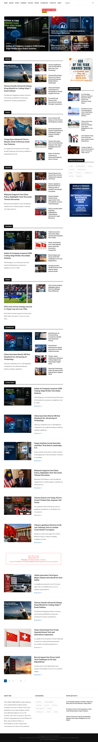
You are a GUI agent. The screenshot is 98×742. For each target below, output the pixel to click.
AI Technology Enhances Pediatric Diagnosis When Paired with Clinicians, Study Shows (87, 98)
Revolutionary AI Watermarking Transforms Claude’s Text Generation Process (54, 336)
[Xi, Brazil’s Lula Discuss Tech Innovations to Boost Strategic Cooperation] (40, 101)
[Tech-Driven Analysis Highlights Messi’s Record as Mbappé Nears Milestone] (40, 288)
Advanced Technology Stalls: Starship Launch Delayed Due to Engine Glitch (55, 371)
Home (6, 3)
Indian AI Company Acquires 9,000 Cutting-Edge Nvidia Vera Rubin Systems (26, 47)
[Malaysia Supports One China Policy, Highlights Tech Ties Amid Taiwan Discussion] (18, 181)
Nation (11, 3)
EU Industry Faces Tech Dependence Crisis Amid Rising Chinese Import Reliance (86, 112)
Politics (30, 3)
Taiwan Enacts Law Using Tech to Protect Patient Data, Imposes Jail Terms (55, 176)
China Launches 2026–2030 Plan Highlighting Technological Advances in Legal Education (55, 213)
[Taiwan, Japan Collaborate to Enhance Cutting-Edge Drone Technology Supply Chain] (40, 359)
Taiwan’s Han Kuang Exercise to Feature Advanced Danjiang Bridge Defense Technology (55, 79)
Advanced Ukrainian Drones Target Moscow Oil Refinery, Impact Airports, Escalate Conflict (55, 132)
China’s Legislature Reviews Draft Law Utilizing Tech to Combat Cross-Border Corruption (55, 187)
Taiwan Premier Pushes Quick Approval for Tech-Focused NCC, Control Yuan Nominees (55, 200)
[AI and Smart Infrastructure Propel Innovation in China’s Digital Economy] (40, 348)
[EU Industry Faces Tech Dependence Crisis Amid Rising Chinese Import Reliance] (73, 111)
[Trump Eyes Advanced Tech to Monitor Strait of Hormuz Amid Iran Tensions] (18, 126)
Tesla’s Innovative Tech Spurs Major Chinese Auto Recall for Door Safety (55, 234)
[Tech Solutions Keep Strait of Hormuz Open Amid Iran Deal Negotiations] (73, 138)
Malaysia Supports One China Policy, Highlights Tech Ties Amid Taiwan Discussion (81, 46)
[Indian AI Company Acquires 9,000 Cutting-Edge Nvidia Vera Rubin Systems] (26, 33)
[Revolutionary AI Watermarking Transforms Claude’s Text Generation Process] (40, 336)
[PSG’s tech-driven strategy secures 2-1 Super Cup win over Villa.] (18, 293)
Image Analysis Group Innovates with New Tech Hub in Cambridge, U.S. (59, 47)
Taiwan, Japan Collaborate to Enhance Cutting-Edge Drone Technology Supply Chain (55, 359)
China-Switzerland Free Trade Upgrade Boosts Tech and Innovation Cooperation (54, 246)
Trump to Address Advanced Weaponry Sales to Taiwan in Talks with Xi (87, 149)
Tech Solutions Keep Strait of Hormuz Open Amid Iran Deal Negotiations (87, 138)
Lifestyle (53, 3)
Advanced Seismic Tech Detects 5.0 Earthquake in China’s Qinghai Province (55, 90)
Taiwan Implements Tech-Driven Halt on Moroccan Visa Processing (54, 67)
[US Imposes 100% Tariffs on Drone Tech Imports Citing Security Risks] (40, 268)
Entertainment (80, 166)
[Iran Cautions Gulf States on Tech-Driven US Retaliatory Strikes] (40, 121)
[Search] (93, 3)
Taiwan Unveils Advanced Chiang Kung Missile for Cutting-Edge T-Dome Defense (18, 88)
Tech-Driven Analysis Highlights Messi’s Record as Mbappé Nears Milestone (55, 288)
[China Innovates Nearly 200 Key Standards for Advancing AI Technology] (71, 26)
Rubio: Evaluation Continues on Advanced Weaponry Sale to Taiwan (55, 156)
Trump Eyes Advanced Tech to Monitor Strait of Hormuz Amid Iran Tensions (16, 141)
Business (23, 3)
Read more (37, 406)
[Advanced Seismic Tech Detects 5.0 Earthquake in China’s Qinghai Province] (40, 90)
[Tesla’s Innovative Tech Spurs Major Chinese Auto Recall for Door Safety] (40, 235)
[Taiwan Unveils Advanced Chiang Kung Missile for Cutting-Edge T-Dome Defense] (18, 73)
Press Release (81, 169)
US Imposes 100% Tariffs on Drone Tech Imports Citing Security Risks (55, 268)
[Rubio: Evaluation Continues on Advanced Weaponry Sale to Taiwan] (40, 156)
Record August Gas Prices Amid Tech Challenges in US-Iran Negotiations (55, 258)
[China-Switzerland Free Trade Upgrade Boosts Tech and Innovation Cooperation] (40, 245)
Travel (90, 166)
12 (20, 681)
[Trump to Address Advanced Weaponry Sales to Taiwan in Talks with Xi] (73, 150)
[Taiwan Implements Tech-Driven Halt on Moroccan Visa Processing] (40, 67)
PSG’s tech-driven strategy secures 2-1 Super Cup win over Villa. (18, 307)
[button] (7, 34)
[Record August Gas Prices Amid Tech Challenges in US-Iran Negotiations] (40, 258)
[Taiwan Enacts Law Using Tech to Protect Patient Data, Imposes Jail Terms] (40, 176)
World (17, 3)
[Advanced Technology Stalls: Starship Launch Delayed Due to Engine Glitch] (40, 371)
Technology (44, 3)
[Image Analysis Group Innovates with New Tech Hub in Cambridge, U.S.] (17, 451)
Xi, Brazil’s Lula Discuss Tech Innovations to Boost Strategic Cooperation (55, 101)
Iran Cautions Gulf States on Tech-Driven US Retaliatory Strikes (55, 120)
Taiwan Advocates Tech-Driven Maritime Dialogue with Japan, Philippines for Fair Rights (55, 144)
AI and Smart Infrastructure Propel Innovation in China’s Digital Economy (55, 348)
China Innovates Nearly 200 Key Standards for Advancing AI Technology (68, 32)
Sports (37, 3)
